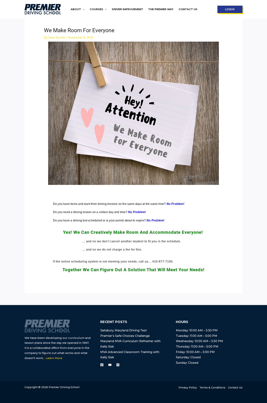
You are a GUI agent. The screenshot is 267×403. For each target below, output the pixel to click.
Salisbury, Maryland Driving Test (123, 330)
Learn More (54, 358)
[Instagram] (118, 364)
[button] (83, 9)
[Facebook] (102, 364)
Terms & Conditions (212, 387)
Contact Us (235, 387)
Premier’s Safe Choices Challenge (125, 336)
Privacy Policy (188, 387)
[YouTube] (110, 364)
